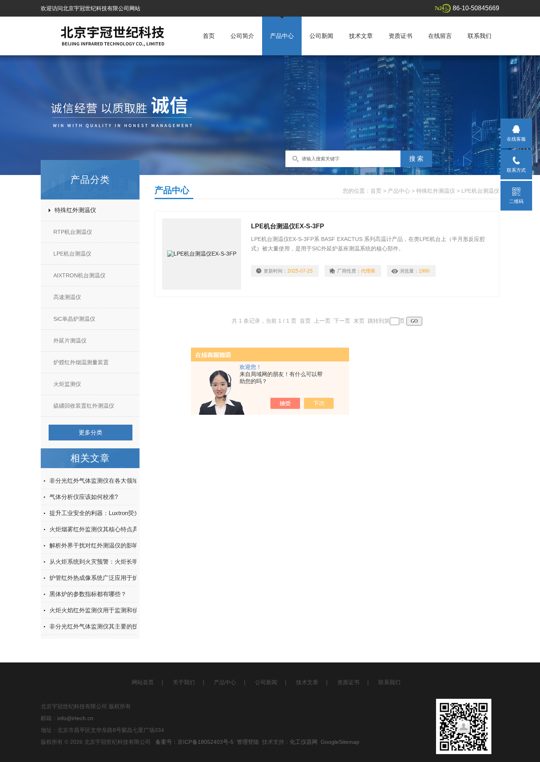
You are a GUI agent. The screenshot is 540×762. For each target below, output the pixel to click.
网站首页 (143, 682)
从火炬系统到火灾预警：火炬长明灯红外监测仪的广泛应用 (126, 561)
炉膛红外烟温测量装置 (81, 362)
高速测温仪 (67, 297)
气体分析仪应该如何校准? (83, 496)
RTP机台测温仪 (72, 232)
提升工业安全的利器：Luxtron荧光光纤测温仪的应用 (118, 513)
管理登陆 (248, 742)
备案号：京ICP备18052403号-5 (194, 742)
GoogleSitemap (340, 742)
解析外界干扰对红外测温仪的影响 (93, 545)
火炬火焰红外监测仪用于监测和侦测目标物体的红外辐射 (123, 610)
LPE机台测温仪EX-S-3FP (287, 226)
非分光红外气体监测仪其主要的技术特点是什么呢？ (117, 626)
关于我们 (184, 682)
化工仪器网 (303, 742)
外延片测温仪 (70, 340)
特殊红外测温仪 (75, 210)
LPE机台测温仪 (72, 253)
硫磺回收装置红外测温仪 (83, 406)
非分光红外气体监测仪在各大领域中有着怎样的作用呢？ (123, 480)
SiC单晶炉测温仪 (74, 319)
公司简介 (242, 35)
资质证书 (400, 35)
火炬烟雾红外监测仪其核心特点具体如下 (102, 529)
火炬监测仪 (67, 384)
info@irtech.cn (75, 718)
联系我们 (479, 35)
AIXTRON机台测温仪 (79, 275)
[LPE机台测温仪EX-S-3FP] (201, 254)
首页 (209, 35)
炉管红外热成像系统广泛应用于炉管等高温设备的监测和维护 (129, 577)
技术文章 (361, 35)
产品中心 (282, 35)
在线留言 (440, 35)
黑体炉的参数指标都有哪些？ (88, 594)
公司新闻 (321, 35)
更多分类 (90, 432)
